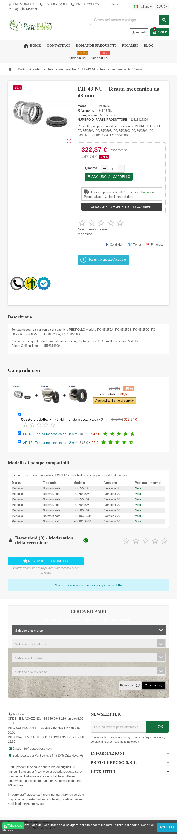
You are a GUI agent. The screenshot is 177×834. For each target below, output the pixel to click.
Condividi (116, 244)
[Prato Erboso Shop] (31, 25)
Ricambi (31, 9)
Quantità (91, 168)
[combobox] (129, 20)
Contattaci (113, 4)
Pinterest (157, 244)
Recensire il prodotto (46, 561)
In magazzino (87, 115)
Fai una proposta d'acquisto (107, 259)
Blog (15, 9)
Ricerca (151, 685)
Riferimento (86, 110)
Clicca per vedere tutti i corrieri (121, 207)
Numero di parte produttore (102, 119)
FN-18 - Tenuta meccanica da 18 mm (50, 434)
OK (159, 727)
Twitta (137, 244)
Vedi (138, 488)
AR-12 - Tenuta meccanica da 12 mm (50, 442)
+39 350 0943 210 (24, 4)
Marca (82, 106)
